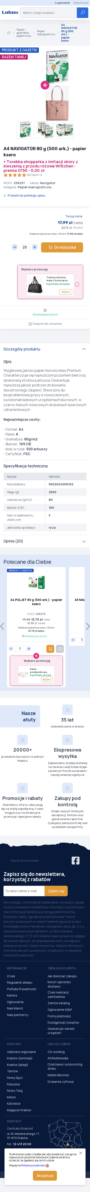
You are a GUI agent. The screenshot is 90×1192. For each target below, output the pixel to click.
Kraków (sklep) (17, 1065)
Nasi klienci (15, 1008)
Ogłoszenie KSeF (60, 1009)
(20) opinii (32, 175)
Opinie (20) (13, 541)
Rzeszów (13, 1084)
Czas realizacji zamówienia (58, 994)
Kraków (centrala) (20, 1058)
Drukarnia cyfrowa (61, 1081)
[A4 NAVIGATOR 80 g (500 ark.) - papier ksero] (39, 67)
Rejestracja (81, 3)
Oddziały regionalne (21, 1052)
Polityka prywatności (33, 1165)
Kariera (12, 995)
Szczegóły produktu (21, 349)
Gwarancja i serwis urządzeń (61, 1030)
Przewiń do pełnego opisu (26, 195)
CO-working (56, 1052)
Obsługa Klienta (62, 968)
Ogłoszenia (15, 1002)
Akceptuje (45, 1175)
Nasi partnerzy (17, 1015)
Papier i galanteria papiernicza (24, 33)
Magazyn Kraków (19, 1110)
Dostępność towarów (63, 1022)
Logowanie (62, 3)
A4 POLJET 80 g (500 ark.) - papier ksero (36, 602)
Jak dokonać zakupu (62, 976)
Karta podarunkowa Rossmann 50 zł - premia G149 (40, 670)
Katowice (14, 1103)
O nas (11, 976)
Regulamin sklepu (19, 982)
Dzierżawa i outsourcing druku (65, 1066)
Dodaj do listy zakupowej (47, 324)
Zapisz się (56, 891)
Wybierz (66, 291)
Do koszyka (65, 247)
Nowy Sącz (15, 1078)
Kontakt (14, 1044)
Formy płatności (59, 1016)
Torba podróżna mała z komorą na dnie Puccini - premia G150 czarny (58, 279)
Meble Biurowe (58, 1075)
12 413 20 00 (22, 1144)
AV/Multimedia (58, 1058)
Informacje (17, 968)
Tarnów (12, 1071)
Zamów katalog (59, 1003)
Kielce (11, 1097)
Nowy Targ (14, 1090)
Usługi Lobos (59, 1044)
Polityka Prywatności (21, 989)
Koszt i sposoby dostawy (59, 984)
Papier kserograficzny (46, 33)
